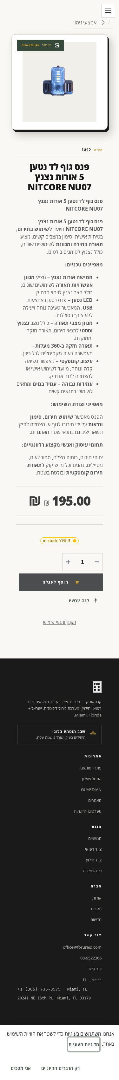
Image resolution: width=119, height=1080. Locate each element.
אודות (97, 898)
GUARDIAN (91, 789)
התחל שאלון (92, 779)
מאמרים (95, 800)
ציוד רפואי (93, 849)
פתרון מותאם (91, 768)
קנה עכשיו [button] (79, 601)
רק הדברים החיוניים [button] (60, 1068)
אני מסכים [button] (21, 1068)
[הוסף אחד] (69, 562)
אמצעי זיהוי (85, 22)
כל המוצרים (92, 871)
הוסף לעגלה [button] (56, 582)
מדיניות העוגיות (84, 1044)
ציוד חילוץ (94, 860)
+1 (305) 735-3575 (39, 989)
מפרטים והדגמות (88, 811)
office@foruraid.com (82, 947)
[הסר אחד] (95, 562)
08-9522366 (91, 958)
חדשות (96, 919)
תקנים (96, 909)
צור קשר (95, 969)
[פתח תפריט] (108, 11)
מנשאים (95, 838)
